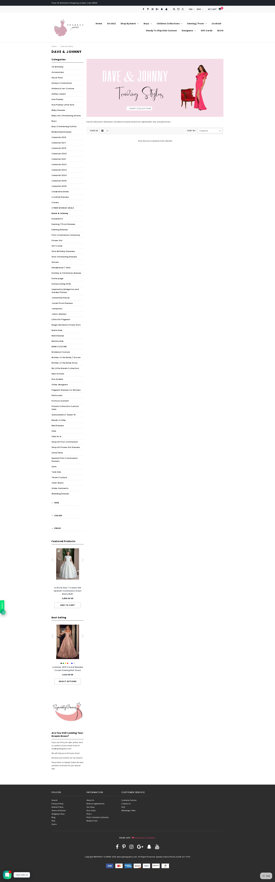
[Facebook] (143, 9)
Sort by (191, 130)
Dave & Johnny (67, 46)
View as (94, 130)
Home (54, 46)
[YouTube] (166, 9)
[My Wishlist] (178, 9)
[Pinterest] (148, 9)
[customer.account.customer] (183, 9)
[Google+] (157, 9)
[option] (68, 578)
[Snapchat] (162, 9)
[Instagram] (153, 9)
